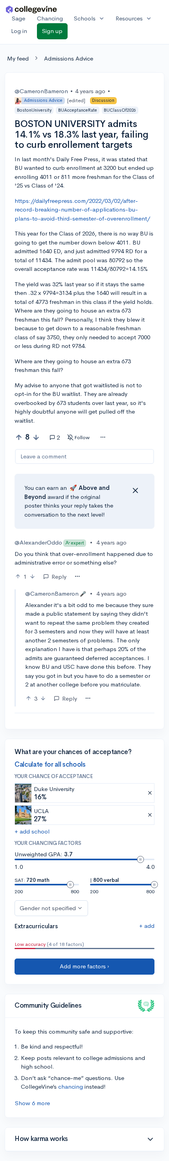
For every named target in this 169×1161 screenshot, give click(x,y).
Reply (58, 576)
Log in (19, 31)
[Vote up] (19, 437)
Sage (18, 18)
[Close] (135, 491)
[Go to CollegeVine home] (31, 9)
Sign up (52, 31)
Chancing (50, 18)
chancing (70, 1086)
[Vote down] (36, 437)
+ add (146, 925)
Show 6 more (32, 1103)
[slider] (140, 859)
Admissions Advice (68, 58)
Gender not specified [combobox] (48, 908)
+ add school (32, 831)
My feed (18, 58)
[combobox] (102, 437)
